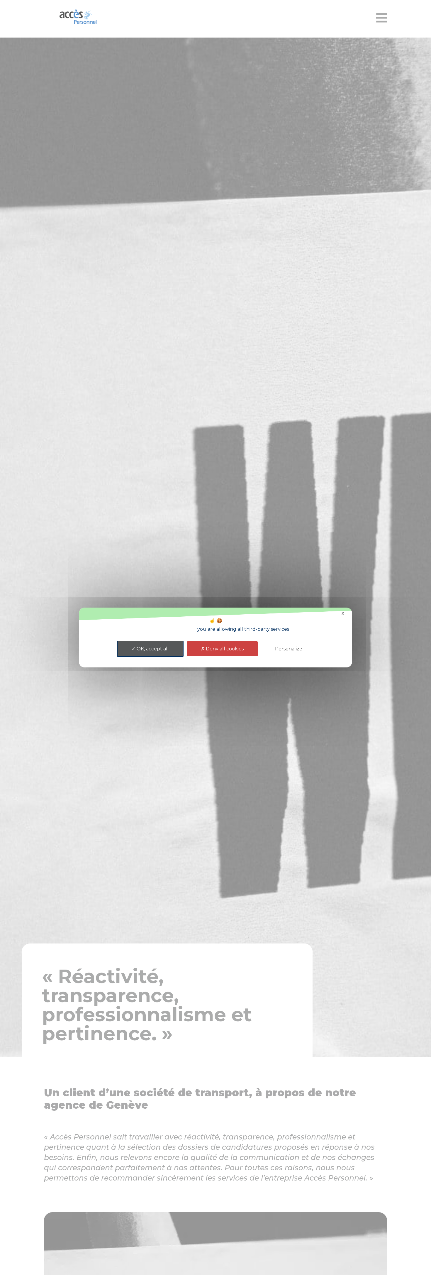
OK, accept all (152, 649)
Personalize (288, 649)
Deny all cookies (224, 649)
